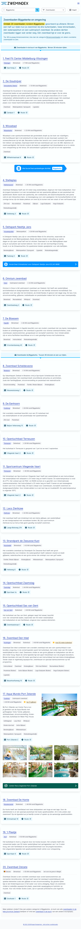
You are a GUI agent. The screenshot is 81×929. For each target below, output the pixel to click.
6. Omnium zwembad (15, 278)
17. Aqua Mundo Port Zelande (19, 693)
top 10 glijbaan (31, 702)
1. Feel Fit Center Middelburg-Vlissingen (25, 58)
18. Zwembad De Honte (16, 799)
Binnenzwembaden (53, 37)
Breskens (7, 370)
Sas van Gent (8, 610)
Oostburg (7, 408)
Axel (5, 837)
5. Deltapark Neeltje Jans (17, 226)
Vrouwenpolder (9, 231)
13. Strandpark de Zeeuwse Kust (21, 540)
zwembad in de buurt (44, 912)
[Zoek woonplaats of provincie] (37, 10)
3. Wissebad (10, 126)
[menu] (78, 3)
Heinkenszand (8, 185)
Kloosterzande (8, 804)
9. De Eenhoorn (11, 403)
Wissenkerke (8, 130)
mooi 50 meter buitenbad (63, 642)
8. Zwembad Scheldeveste (18, 365)
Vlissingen (7, 63)
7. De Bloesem (11, 318)
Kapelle (6, 323)
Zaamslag (7, 587)
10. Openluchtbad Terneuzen (19, 438)
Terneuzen (7, 443)
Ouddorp (7, 698)
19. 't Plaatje (9, 832)
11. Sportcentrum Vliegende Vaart (21, 466)
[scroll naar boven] (77, 923)
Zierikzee (7, 513)
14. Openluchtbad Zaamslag (18, 582)
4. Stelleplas (10, 180)
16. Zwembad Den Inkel (16, 638)
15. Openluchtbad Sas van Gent (20, 605)
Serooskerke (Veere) (10, 85)
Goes (5, 283)
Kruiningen (7, 642)
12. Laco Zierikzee (13, 508)
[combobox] (18, 10)
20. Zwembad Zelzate (15, 867)
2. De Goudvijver (12, 81)
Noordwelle (7, 545)
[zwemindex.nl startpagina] (14, 3)
